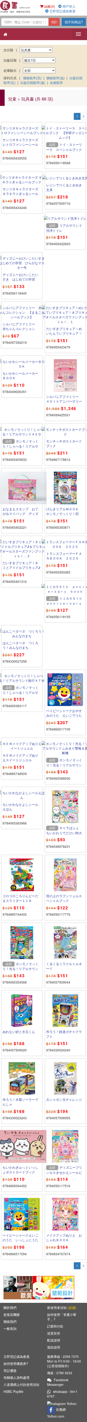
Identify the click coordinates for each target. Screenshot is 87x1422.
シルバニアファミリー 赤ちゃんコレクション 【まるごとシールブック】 (20, 331)
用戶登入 (68, 6)
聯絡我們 (9, 1321)
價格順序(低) (55, 78)
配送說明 (53, 1340)
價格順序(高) (32, 78)
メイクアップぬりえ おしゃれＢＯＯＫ (64, 1237)
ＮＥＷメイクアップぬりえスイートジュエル (20, 757)
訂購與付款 (55, 1326)
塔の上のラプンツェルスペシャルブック (64, 898)
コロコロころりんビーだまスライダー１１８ (20, 898)
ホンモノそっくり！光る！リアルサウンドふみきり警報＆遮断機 (64, 765)
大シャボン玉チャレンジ (64, 1099)
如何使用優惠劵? (15, 1363)
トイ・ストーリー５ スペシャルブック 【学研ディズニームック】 (65, 151)
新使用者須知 (61, 1307)
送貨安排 (53, 1333)
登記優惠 (9, 1370)
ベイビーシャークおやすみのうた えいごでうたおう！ (64, 715)
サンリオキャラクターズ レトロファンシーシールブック (22, 144)
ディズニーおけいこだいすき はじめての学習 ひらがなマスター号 (20, 279)
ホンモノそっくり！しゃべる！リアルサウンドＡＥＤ (21, 446)
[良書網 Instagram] (62, 1403)
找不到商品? (74, 22)
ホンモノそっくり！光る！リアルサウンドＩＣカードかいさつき (21, 968)
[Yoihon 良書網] (15, 6)
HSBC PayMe (13, 1391)
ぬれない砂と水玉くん (19, 1031)
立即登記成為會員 (61, 11)
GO (54, 22)
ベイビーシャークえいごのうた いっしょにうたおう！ (20, 1240)
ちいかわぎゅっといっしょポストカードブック (20, 1169)
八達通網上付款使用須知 (21, 1384)
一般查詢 (9, 1328)
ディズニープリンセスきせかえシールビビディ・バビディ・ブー (64, 1172)
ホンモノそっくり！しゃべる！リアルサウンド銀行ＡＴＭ (21, 692)
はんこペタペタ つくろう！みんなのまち (20, 645)
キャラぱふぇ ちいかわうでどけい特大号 (64, 832)
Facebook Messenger (57, 1382)
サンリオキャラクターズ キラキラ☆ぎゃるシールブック (20, 194)
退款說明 (53, 1347)
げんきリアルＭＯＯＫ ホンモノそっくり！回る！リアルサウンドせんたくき (64, 516)
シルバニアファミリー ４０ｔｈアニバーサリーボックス (64, 401)
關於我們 (9, 1307)
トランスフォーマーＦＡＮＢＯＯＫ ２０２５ (64, 555)
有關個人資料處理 (16, 1377)
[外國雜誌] (24, 1287)
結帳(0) (49, 6)
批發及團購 (11, 1314)
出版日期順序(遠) (32, 82)
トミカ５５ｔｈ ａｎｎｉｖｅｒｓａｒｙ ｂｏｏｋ (65, 603)
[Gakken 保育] (53, 1287)
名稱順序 (56, 82)
